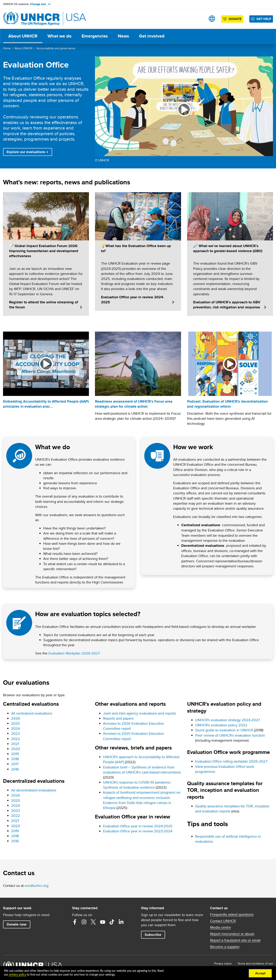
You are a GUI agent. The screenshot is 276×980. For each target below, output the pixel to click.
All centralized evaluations (31, 713)
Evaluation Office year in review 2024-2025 (132, 299)
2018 (15, 758)
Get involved (151, 36)
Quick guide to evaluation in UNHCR (224, 730)
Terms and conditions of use (255, 963)
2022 (15, 738)
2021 (15, 743)
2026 (15, 718)
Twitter (93, 922)
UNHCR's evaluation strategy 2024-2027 (227, 719)
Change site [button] (38, 4)
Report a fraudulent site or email (235, 940)
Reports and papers (118, 718)
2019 (15, 753)
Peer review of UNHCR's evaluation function (230, 735)
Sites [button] (212, 18)
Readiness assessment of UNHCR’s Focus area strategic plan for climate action (133, 404)
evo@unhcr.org (36, 885)
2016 (15, 769)
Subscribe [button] (153, 934)
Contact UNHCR (223, 921)
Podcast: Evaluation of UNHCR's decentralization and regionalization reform (227, 404)
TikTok (112, 922)
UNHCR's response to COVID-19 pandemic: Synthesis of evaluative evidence (137, 785)
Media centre (220, 927)
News (123, 36)
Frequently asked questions (232, 914)
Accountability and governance (56, 48)
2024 (15, 728)
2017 (15, 763)
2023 (15, 733)
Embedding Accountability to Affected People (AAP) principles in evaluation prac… (46, 404)
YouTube (102, 922)
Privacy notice (223, 963)
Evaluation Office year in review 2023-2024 (137, 831)
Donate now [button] (16, 924)
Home (7, 48)
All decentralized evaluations (33, 790)
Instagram (84, 922)
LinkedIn (121, 922)
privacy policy (17, 974)
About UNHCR (22, 36)
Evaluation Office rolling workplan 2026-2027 (231, 761)
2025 (15, 723)
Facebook (74, 922)
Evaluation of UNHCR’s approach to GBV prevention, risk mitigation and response (226, 305)
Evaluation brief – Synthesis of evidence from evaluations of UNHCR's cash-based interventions (142, 770)
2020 (15, 748)
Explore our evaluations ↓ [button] (27, 151)
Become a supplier (225, 947)
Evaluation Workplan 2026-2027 (73, 653)
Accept (260, 973)
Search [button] (199, 18)
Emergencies (95, 36)
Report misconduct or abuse (232, 934)
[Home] (31, 18)
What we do (59, 36)
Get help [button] (263, 19)
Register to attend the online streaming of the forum (43, 305)
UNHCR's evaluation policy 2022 (221, 724)
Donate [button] (235, 19)
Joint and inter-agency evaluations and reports (139, 713)
